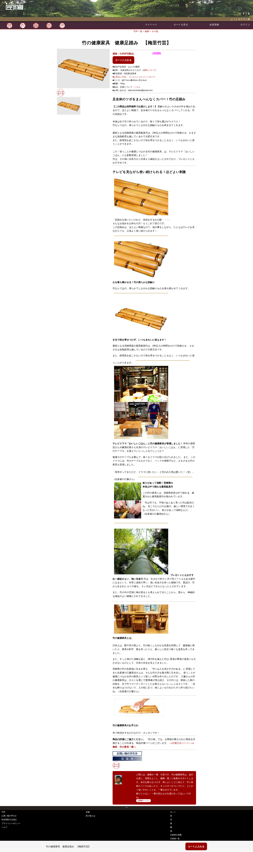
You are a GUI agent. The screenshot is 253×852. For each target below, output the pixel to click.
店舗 (88, 811)
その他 (155, 31)
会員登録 (214, 24)
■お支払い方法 (119, 76)
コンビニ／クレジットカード (142, 76)
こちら (137, 86)
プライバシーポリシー (10, 823)
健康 (147, 31)
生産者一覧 (175, 838)
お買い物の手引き (9, 815)
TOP (135, 31)
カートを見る (181, 24)
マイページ (151, 24)
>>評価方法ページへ (180, 743)
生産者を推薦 (176, 834)
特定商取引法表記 (9, 819)
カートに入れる (123, 60)
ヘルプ (4, 827)
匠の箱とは (90, 815)
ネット (173, 811)
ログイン (245, 24)
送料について (149, 69)
